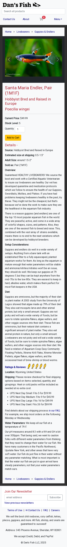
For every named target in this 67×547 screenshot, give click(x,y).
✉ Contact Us (33, 510)
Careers (55, 510)
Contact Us (9, 19)
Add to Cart (13, 137)
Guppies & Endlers (45, 31)
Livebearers (23, 31)
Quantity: (9, 128)
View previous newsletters (19, 502)
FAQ (45, 510)
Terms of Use (14, 510)
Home (8, 31)
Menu (57, 19)
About (26, 19)
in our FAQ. (54, 410)
